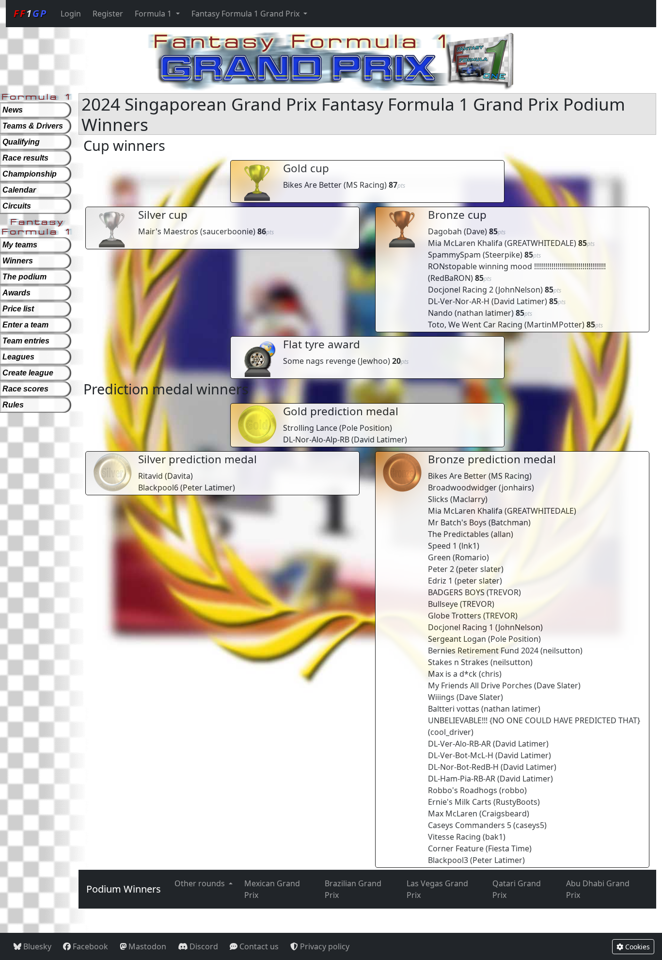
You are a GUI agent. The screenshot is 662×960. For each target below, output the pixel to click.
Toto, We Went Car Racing (475, 324)
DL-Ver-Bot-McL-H (460, 755)
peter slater (479, 569)
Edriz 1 (440, 580)
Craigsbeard (504, 813)
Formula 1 (154, 13)
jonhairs (517, 487)
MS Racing (365, 184)
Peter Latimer (208, 487)
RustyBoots (516, 802)
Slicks (438, 499)
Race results (25, 158)
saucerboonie (228, 231)
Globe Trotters (454, 615)
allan (502, 534)
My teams (19, 245)
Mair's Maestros (168, 231)
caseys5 (530, 825)
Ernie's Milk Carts (459, 802)
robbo (513, 790)
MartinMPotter (554, 324)
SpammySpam (454, 254)
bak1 (494, 836)
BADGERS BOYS (456, 592)
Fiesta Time (508, 848)
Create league (27, 373)
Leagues (18, 357)
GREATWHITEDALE (540, 243)
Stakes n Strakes (458, 662)
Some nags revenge (319, 361)
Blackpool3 (448, 860)
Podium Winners (123, 888)
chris (490, 673)
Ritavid (150, 476)
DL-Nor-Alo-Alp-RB (316, 439)
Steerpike (502, 254)
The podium (24, 277)
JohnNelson (519, 289)
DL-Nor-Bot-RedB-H (463, 767)
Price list (18, 309)
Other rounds (200, 883)
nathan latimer (484, 313)
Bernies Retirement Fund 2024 (483, 650)
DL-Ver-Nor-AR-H (458, 301)
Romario (471, 557)
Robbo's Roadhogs (462, 790)
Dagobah (445, 231)
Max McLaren (452, 813)
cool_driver (450, 732)
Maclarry (469, 499)
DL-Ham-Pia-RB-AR (461, 778)
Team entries (25, 341)
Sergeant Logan (457, 639)
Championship (29, 174)
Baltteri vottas (453, 708)
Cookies (636, 946)
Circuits (16, 206)
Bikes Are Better (312, 184)
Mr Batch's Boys (457, 522)
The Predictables (458, 534)
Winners (17, 261)
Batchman (509, 522)
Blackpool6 (158, 487)
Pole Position (366, 428)
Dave (475, 231)
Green (439, 557)
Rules (13, 405)
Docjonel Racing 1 (460, 627)
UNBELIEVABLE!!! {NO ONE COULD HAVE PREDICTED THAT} (534, 720)
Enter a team (25, 325)
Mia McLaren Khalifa (465, 243)
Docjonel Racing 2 (460, 289)
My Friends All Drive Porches (480, 685)
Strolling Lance (310, 428)
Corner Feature (456, 848)
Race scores (25, 389)
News (12, 110)
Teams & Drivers (32, 126)
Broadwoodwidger (462, 487)
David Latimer (519, 301)
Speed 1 (442, 545)
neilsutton (561, 650)
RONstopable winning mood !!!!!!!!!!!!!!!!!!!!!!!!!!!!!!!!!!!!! (517, 266)
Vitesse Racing (454, 836)
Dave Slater (557, 685)
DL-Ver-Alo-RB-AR (459, 743)
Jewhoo (374, 361)
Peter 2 (441, 569)
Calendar (19, 190)
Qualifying (21, 142)
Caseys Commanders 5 (469, 825)
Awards (16, 293)
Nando (440, 313)
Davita (178, 476)
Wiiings (441, 697)
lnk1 (469, 545)
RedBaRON (450, 278)
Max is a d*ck (452, 673)
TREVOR (504, 592)
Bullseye (443, 604)
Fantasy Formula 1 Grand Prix (246, 13)
